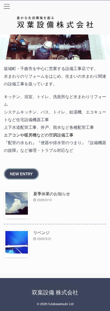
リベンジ (41, 232)
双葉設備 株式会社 (55, 292)
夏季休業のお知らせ (51, 194)
